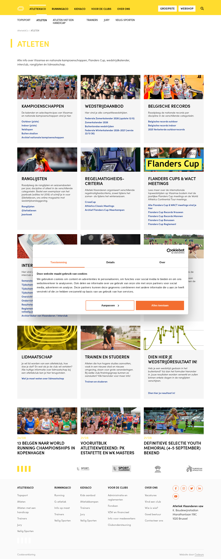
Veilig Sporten (125, 19)
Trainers (92, 19)
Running (59, 495)
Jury (106, 19)
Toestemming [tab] (58, 262)
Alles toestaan (160, 305)
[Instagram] (184, 488)
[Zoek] (202, 8)
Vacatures (151, 495)
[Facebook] (176, 488)
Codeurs (199, 554)
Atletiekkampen (89, 501)
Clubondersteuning (119, 524)
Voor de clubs (101, 9)
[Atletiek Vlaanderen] (20, 8)
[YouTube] (176, 496)
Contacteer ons (154, 520)
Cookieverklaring (26, 554)
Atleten (41, 19)
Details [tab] (110, 262)
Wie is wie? (151, 508)
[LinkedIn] (199, 488)
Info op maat (62, 508)
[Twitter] (192, 488)
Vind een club (153, 501)
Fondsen (113, 505)
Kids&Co (79, 9)
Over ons (123, 9)
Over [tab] (162, 262)
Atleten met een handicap (63, 21)
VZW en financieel (118, 512)
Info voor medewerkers (121, 518)
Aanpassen (108, 305)
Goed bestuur (153, 514)
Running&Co (60, 9)
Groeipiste (167, 8)
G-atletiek (60, 501)
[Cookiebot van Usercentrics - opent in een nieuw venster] (169, 251)
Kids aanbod (87, 495)
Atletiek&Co (38, 9)
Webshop (187, 8)
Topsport (23, 19)
